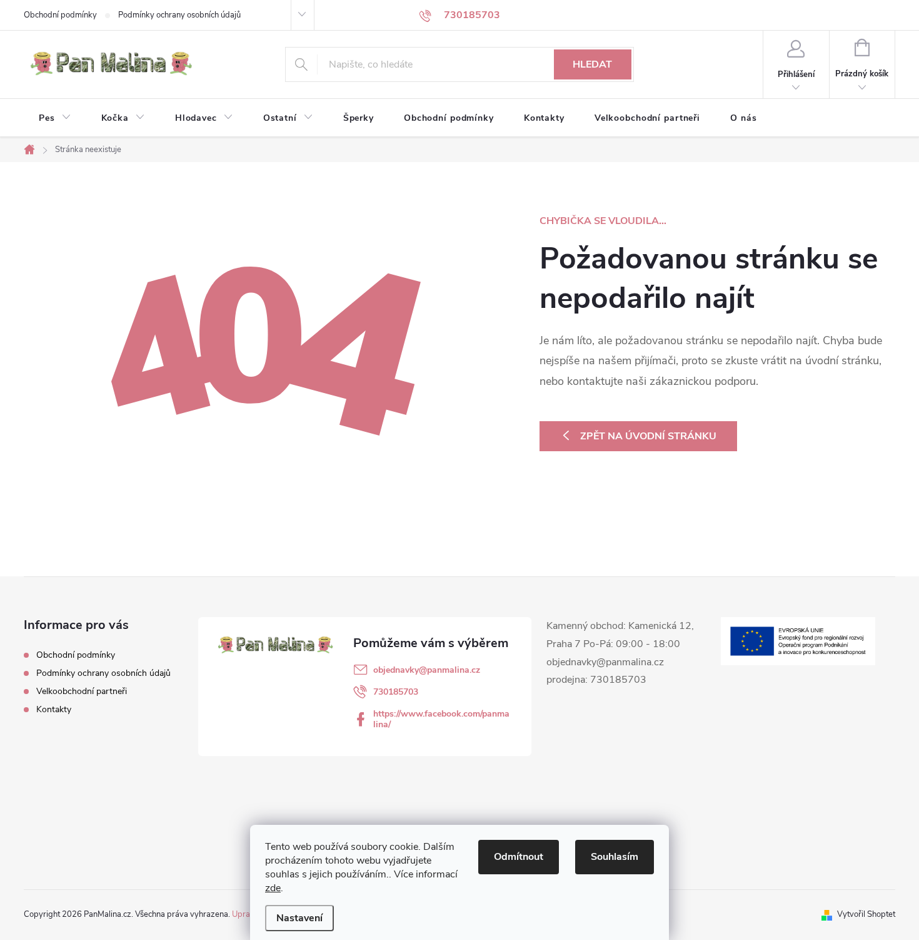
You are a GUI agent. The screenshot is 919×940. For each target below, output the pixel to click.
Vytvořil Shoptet (866, 914)
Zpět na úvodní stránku (648, 436)
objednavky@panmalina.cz (426, 670)
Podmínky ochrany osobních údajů (179, 15)
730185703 (395, 692)
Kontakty (53, 709)
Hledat (592, 64)
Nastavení (299, 918)
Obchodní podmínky (60, 15)
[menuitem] (55, 118)
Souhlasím (614, 857)
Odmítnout (518, 857)
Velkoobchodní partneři (81, 691)
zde (273, 888)
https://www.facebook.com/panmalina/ (441, 719)
